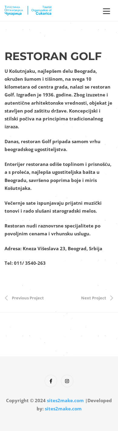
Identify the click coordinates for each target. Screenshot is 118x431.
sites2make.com (65, 400)
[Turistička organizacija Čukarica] (48, 10)
